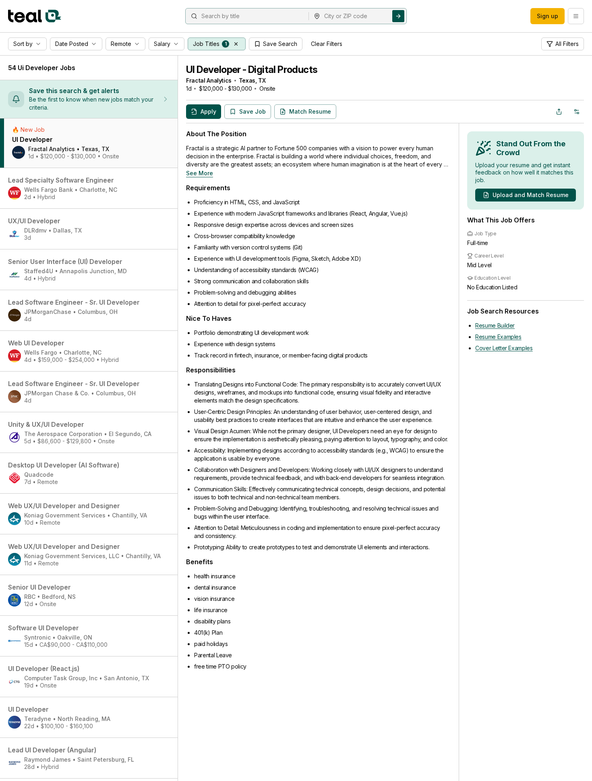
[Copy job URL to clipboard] (559, 111)
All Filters (567, 43)
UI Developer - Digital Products (251, 69)
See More (199, 173)
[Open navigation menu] (576, 16)
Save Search (280, 43)
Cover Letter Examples (504, 348)
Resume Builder (495, 325)
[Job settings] (576, 111)
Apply (208, 111)
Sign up (547, 15)
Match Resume (310, 111)
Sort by (23, 43)
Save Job (252, 111)
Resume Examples (498, 336)
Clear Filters (326, 43)
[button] (236, 43)
